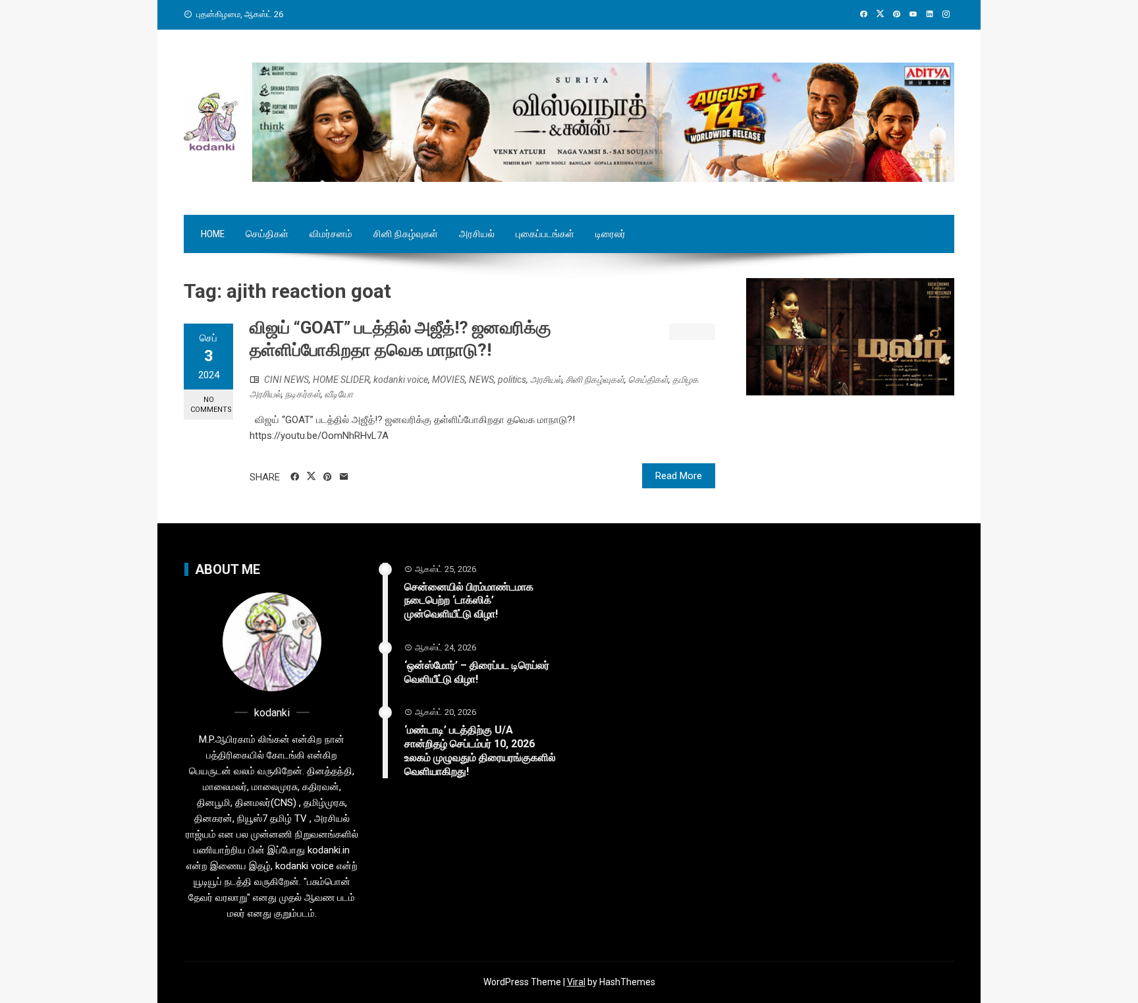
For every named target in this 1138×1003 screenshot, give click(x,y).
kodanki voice (400, 379)
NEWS (481, 379)
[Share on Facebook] (294, 477)
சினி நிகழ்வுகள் (405, 234)
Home (213, 234)
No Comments (211, 404)
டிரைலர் (610, 234)
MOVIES (448, 379)
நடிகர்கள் (303, 394)
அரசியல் (477, 234)
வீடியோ (339, 394)
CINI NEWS (286, 379)
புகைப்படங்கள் (545, 234)
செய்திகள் (267, 234)
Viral (576, 982)
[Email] (344, 477)
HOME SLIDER (341, 379)
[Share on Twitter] (311, 476)
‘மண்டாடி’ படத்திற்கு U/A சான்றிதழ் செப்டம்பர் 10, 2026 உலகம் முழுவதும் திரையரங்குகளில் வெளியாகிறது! (480, 750)
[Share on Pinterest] (327, 477)
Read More (678, 476)
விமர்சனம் (331, 234)
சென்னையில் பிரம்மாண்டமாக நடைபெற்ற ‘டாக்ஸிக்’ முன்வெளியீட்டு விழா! (468, 601)
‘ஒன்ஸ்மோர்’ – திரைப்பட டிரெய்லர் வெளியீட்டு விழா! (476, 672)
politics (512, 379)
